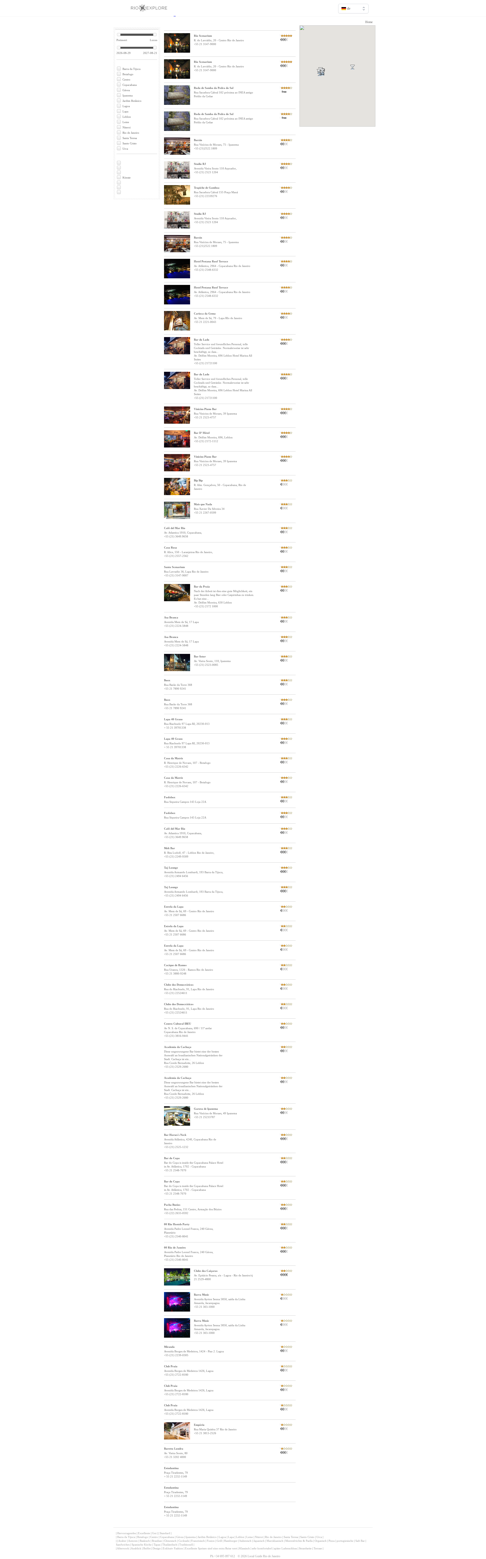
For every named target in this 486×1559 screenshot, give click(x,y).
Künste (127, 177)
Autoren (133, 1540)
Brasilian (157, 1540)
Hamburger (230, 1540)
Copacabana (130, 84)
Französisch (198, 1540)
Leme (126, 122)
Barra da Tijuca (131, 68)
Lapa (125, 111)
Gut (154, 1533)
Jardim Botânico (132, 100)
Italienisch (245, 1540)
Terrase (318, 1548)
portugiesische (345, 1540)
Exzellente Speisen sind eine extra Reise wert (211, 1548)
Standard (165, 1533)
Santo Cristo (130, 143)
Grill (219, 1540)
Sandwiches (123, 1544)
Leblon (127, 116)
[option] (353, 19)
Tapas (157, 1544)
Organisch (321, 1540)
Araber (122, 1540)
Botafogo (128, 74)
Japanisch (259, 1540)
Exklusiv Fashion (173, 1548)
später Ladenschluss (285, 1548)
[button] (329, 78)
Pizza (332, 1540)
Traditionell (186, 1544)
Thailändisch (169, 1544)
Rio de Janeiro (131, 132)
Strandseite (305, 1548)
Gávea (126, 90)
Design (157, 1548)
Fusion (211, 1540)
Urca (125, 148)
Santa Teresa (130, 138)
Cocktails (183, 1540)
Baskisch (145, 1540)
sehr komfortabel (262, 1548)
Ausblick (136, 1548)
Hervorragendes (126, 1533)
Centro (126, 79)
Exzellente (144, 1533)
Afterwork (123, 1548)
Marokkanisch (275, 1540)
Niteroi (127, 127)
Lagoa (126, 106)
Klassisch (244, 1548)
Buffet (147, 1548)
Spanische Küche (142, 1544)
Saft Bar (360, 1540)
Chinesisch (170, 1540)
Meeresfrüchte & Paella (299, 1540)
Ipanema (128, 95)
